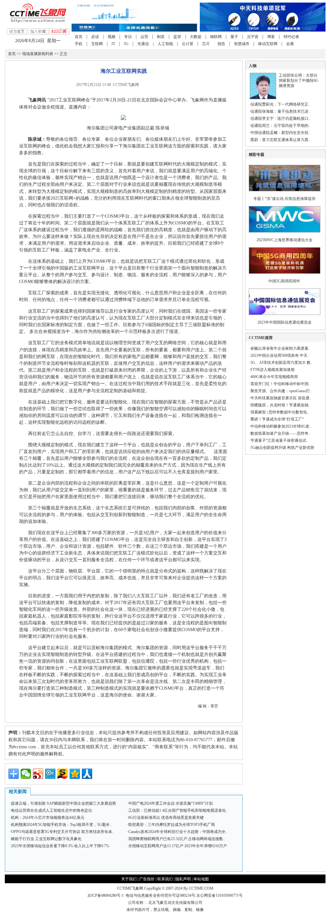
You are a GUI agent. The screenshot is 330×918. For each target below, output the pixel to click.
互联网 (97, 44)
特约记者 (291, 36)
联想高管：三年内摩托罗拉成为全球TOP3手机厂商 (171, 824)
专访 (128, 36)
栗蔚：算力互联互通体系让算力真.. (280, 139)
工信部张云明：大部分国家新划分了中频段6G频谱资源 (298, 80)
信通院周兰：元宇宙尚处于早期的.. (280, 125)
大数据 (195, 36)
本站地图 (201, 879)
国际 (154, 100)
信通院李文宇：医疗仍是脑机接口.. (280, 118)
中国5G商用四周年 (284, 281)
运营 (144, 36)
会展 (290, 44)
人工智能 (165, 44)
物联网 (216, 36)
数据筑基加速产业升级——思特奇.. (280, 433)
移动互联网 (267, 44)
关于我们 (129, 879)
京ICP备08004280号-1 (105, 895)
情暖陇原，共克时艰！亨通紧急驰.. (280, 405)
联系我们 (165, 879)
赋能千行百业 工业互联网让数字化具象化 (46, 839)
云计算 (187, 44)
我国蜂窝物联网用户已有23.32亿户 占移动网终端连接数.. (176, 839)
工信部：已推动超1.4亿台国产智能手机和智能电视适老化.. (178, 810)
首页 (78, 36)
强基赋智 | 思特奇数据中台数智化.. (279, 412)
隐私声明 (183, 879)
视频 (111, 36)
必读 (95, 36)
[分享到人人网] (87, 774)
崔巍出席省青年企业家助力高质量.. (280, 348)
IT (113, 44)
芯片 (206, 44)
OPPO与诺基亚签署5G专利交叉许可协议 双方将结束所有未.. (62, 831)
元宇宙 (252, 36)
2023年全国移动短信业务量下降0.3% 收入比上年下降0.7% (60, 846)
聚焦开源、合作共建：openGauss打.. (281, 391)
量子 (234, 36)
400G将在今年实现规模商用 (274, 376)
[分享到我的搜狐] (62, 774)
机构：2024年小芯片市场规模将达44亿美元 (47, 817)
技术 (158, 383)
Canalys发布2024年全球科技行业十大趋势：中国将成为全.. (178, 831)
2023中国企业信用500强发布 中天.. (279, 355)
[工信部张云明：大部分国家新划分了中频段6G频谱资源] (263, 98)
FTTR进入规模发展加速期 (272, 369)
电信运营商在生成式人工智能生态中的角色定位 (51, 810)
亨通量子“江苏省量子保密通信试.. (279, 440)
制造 (161, 36)
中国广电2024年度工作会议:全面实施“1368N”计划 (170, 803)
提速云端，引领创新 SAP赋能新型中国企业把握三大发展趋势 (63, 803)
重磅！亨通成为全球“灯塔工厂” (277, 419)
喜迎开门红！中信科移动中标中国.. (280, 384)
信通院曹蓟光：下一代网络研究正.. (280, 104)
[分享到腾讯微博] (50, 774)
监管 (177, 36)
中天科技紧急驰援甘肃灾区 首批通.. (280, 398)
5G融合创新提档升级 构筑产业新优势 (282, 447)
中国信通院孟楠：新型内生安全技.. (280, 132)
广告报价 (147, 879)
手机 (78, 44)
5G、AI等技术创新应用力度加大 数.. (281, 362)
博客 (271, 36)
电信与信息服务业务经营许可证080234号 (161, 895)
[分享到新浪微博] (38, 774)
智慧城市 (241, 44)
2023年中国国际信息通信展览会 (284, 322)
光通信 (143, 44)
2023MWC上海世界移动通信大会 (285, 240)
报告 (221, 44)
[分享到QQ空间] (75, 774)
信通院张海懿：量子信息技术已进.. (280, 111)
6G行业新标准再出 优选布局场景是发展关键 (166, 817)
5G (126, 44)
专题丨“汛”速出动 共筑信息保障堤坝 (284, 198)
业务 (64, 342)
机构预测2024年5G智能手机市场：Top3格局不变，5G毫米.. (61, 824)
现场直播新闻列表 (37, 54)
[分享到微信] (26, 774)
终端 (127, 299)
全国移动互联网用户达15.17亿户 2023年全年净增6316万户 (177, 846)
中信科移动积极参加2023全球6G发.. (280, 426)
